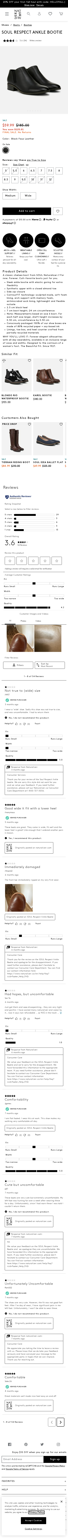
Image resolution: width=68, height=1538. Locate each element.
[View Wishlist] (50, 13)
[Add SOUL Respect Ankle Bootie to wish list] (58, 211)
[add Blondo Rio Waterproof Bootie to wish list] (29, 360)
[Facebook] (9, 1446)
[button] (21, 165)
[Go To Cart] (61, 13)
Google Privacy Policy (55, 1466)
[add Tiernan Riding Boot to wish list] (29, 424)
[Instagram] (58, 1446)
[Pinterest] (25, 1446)
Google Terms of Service (17, 1469)
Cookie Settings (33, 1529)
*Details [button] (40, 5)
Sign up (55, 1459)
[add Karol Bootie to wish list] (61, 360)
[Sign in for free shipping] (39, 13)
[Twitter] (42, 1446)
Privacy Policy (36, 1512)
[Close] (61, 1501)
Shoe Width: (10, 190)
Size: (5, 165)
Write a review (35, 41)
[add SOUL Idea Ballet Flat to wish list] (61, 424)
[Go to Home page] (17, 14)
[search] (28, 15)
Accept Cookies (33, 1521)
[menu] (7, 15)
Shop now (29, 5)
